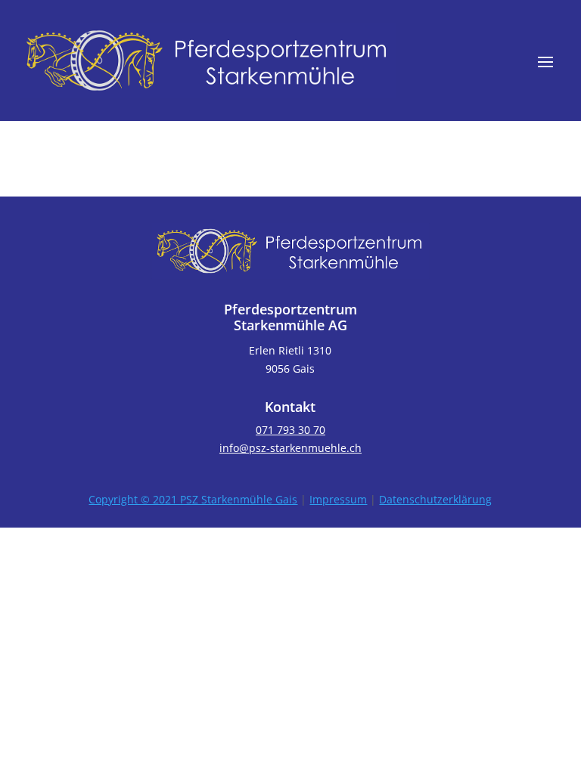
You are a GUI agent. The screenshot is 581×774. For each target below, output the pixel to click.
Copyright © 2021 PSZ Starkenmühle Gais (193, 499)
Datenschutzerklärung (435, 499)
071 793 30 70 (290, 430)
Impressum (338, 499)
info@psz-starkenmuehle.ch (290, 448)
